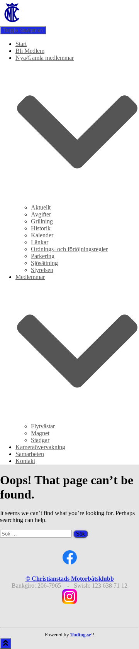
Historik (41, 228)
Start (21, 44)
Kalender (42, 235)
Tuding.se (80, 634)
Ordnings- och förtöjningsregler (69, 249)
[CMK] (12, 22)
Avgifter (41, 214)
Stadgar (40, 440)
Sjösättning (44, 263)
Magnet (40, 433)
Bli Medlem (29, 50)
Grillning (42, 221)
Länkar (39, 242)
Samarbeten (29, 454)
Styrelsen (42, 270)
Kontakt (25, 461)
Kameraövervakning (40, 447)
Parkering (42, 256)
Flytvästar (43, 426)
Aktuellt (41, 207)
